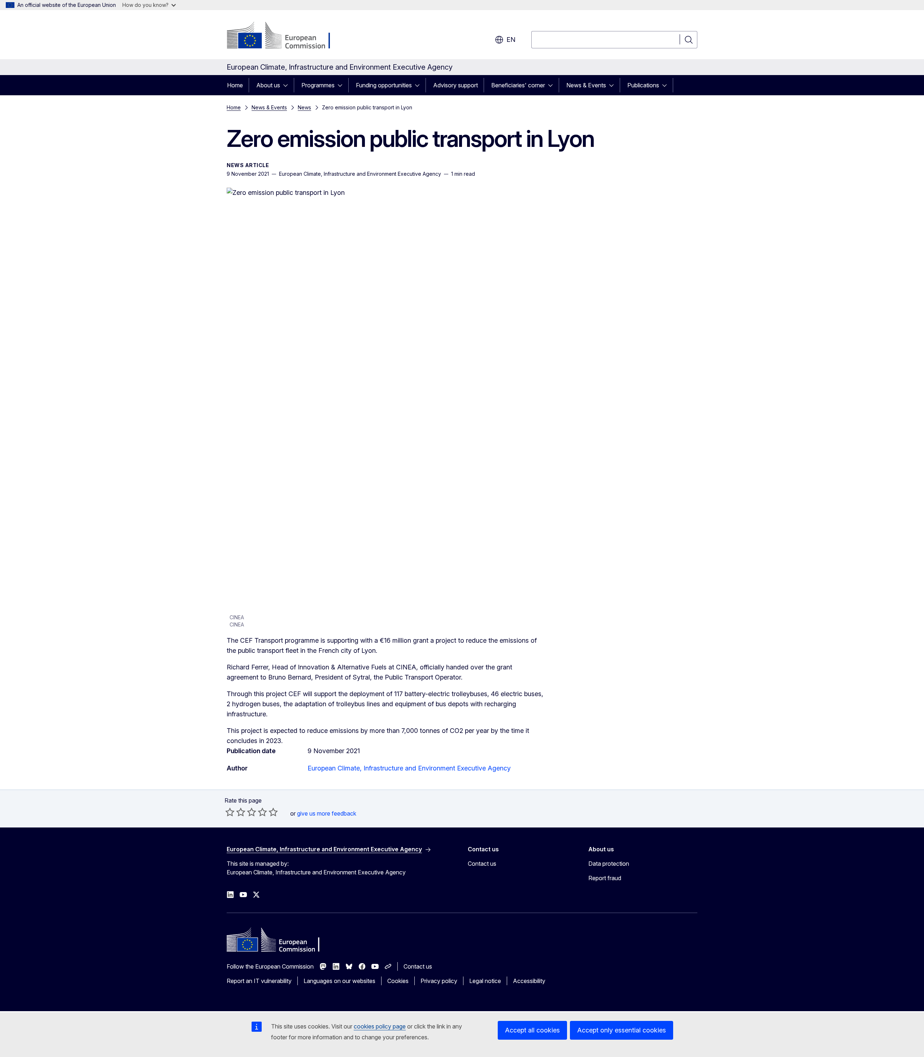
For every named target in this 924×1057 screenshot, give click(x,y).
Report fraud (604, 878)
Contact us (482, 863)
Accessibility (529, 980)
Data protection (608, 863)
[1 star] (230, 812)
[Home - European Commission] (285, 36)
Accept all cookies (532, 1030)
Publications (643, 85)
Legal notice (485, 980)
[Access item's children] (288, 85)
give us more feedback (326, 813)
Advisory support (455, 85)
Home (235, 85)
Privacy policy (438, 980)
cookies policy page (380, 1026)
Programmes (318, 85)
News (304, 107)
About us (268, 85)
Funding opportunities (384, 85)
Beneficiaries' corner (518, 85)
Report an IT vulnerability (259, 980)
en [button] (510, 39)
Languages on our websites (339, 980)
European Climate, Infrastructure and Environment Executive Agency (409, 768)
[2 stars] (235, 812)
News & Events (586, 85)
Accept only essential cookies (621, 1030)
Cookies (398, 980)
